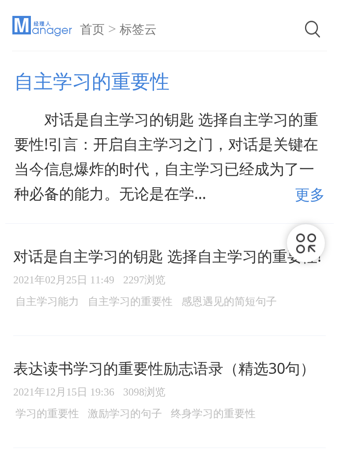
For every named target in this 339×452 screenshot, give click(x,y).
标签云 (138, 29)
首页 (92, 29)
